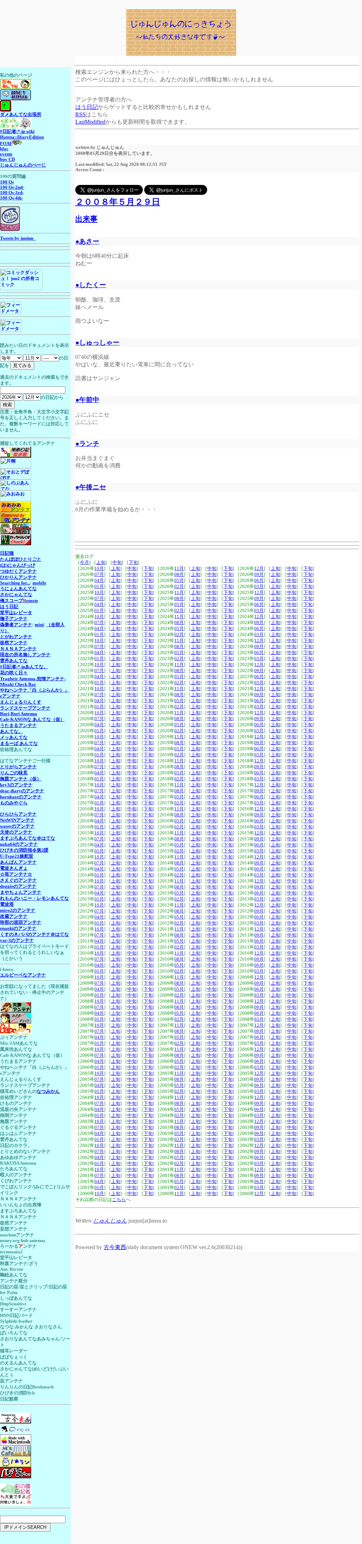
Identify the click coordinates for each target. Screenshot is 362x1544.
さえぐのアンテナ (18, 880)
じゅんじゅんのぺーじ (23, 165)
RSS (80, 114)
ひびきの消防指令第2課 (24, 850)
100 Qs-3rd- (12, 192)
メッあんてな (14, 737)
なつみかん (48, 1091)
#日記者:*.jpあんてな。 (24, 666)
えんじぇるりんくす (20, 702)
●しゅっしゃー (97, 342)
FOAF (6, 143)
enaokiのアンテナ (18, 928)
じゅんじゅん (110, 1221)
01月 (99, 586)
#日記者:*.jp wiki (17, 131)
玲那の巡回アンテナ (20, 922)
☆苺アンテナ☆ (16, 874)
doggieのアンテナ (18, 886)
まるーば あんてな (19, 743)
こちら (119, 1199)
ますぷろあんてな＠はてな (27, 838)
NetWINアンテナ (17, 820)
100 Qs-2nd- (12, 187)
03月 (259, 586)
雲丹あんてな (14, 660)
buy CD (7, 159)
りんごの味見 (14, 772)
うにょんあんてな (18, 588)
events (6, 154)
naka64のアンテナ (19, 844)
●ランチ (87, 443)
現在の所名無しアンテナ (25, 654)
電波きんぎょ (14, 868)
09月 (259, 574)
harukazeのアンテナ (21, 796)
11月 (179, 568)
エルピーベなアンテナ (23, 975)
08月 (179, 574)
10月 (99, 568)
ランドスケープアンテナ (25, 708)
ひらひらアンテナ (18, 814)
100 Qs (7, 182)
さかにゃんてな (16, 594)
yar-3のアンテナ (17, 940)
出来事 (86, 219)
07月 (99, 574)
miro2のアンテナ (17, 910)
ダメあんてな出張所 (20, 114)
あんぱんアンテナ (18, 862)
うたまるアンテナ (18, 725)
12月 (259, 568)
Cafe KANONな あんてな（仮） (32, 719)
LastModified (90, 122)
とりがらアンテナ (18, 766)
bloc (4, 148)
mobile (39, 583)
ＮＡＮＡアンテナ (18, 648)
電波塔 (7, 904)
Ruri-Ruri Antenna (18, 713)
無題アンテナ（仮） (20, 778)
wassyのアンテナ (17, 826)
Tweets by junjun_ (18, 238)
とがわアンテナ (16, 636)
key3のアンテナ (16, 784)
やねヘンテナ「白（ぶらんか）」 (34, 690)
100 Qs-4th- (11, 198)
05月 (179, 580)
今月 (84, 562)
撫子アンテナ (14, 618)
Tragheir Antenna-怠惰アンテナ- (33, 678)
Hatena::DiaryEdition (22, 137)
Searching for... (15, 583)
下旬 (133, 562)
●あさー (87, 241)
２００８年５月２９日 (117, 201)
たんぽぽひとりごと (20, 559)
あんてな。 (11, 731)
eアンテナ (10, 696)
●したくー (90, 285)
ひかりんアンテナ (18, 577)
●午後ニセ (90, 487)
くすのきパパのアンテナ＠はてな (34, 934)
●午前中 (87, 399)
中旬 (117, 562)
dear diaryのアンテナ (22, 790)
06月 (259, 580)
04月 (99, 580)
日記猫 (7, 553)
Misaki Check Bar (18, 684)
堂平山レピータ (16, 612)
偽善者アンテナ (16, 624)
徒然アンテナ (14, 642)
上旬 (100, 562)
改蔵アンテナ (14, 916)
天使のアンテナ (16, 832)
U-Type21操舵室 (16, 856)
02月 (179, 586)
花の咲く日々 (14, 672)
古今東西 (115, 1247)
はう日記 (86, 107)
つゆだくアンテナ (18, 571)
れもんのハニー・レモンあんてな (34, 898)
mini (39, 624)
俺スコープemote (19, 600)
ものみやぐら (14, 802)
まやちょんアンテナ (20, 892)
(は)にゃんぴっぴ (17, 565)
